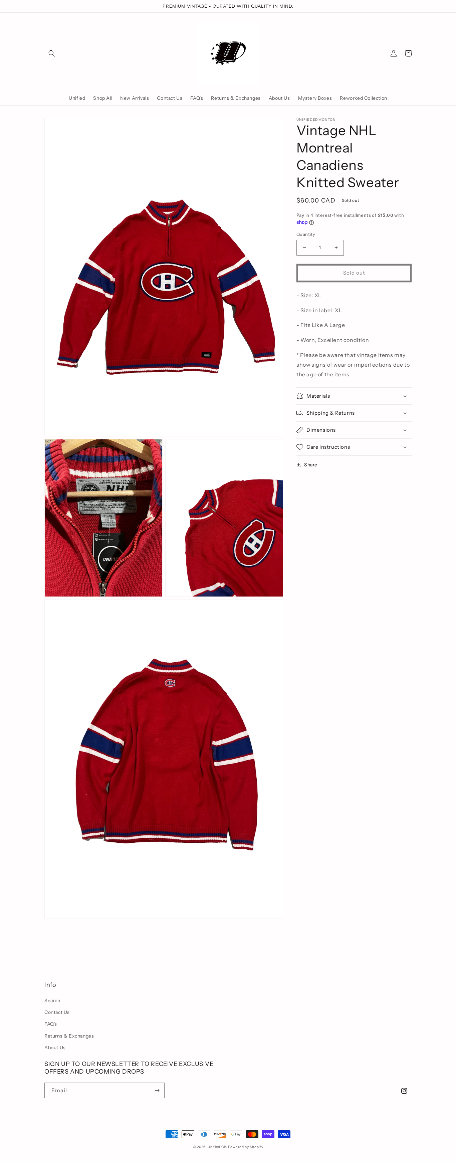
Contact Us (57, 1012)
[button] (51, 53)
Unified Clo (217, 1147)
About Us (55, 1048)
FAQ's (50, 1024)
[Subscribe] (157, 1090)
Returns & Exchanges (69, 1036)
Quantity (305, 234)
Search (52, 1001)
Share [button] (310, 465)
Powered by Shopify (245, 1147)
